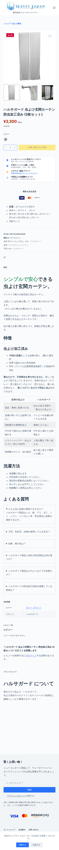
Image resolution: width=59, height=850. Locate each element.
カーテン (24, 245)
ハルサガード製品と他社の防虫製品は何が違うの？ (29, 557)
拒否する (36, 845)
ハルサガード (17, 248)
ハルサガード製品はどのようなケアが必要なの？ (29, 572)
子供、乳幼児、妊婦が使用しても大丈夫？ (29, 531)
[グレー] (6, 139)
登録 (29, 789)
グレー (29, 607)
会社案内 (22, 830)
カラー (7, 134)
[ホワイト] (11, 139)
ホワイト (37, 607)
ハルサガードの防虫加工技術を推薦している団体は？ (29, 588)
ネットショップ (9, 830)
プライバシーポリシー (16, 796)
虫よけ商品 (16, 23)
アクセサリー (14, 245)
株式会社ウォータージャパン (25, 12)
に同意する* (21, 796)
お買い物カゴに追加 (37, 147)
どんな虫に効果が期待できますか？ (25, 509)
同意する (22, 845)
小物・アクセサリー (33, 241)
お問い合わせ (33, 830)
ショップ (7, 23)
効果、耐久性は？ (17, 543)
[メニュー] (54, 7)
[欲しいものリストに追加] (4, 257)
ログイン (32, 655)
